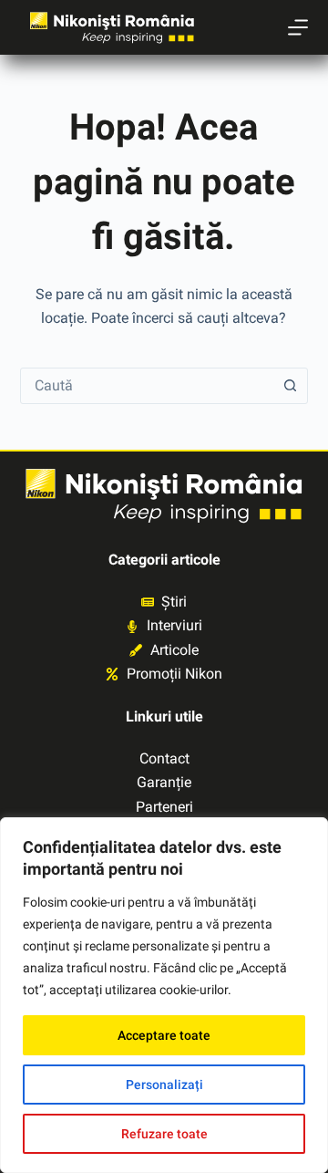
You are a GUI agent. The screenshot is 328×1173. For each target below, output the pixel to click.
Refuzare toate (164, 1133)
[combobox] (147, 386)
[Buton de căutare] (289, 386)
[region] (164, 995)
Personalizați (164, 1084)
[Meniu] (298, 27)
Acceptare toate (164, 1035)
